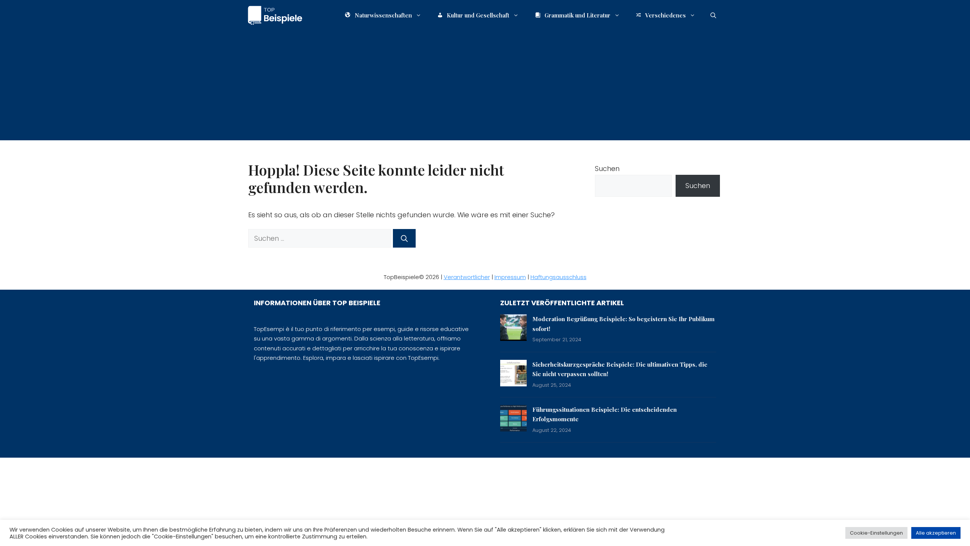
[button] (713, 15)
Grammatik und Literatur (577, 15)
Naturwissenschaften (383, 15)
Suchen (607, 168)
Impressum (510, 277)
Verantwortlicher (467, 277)
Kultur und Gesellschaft (478, 15)
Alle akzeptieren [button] (936, 533)
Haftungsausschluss (558, 277)
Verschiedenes (665, 15)
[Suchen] (404, 238)
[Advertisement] (485, 87)
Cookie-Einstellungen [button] (876, 533)
